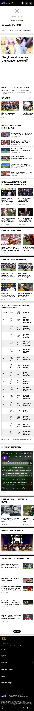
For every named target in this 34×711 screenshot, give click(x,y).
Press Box (4, 695)
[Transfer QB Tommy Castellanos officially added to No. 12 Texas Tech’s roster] (5, 158)
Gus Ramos (4, 524)
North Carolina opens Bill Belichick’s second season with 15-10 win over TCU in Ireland (10, 565)
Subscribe (5, 649)
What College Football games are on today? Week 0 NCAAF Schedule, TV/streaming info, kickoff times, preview (11, 588)
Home (3, 30)
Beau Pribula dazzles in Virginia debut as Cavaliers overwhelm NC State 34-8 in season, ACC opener (21, 173)
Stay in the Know (6, 643)
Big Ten (9, 30)
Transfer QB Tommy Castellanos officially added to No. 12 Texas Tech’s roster (21, 157)
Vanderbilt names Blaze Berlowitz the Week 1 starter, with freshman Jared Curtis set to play (10, 602)
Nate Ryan (20, 279)
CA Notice (16, 696)
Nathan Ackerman (22, 299)
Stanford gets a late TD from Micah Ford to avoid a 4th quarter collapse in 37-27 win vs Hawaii (21, 141)
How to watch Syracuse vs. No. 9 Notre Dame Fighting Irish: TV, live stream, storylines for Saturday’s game (25, 275)
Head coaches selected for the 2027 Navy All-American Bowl (10, 519)
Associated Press (15, 136)
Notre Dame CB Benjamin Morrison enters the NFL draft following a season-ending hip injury (8, 295)
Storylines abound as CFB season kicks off (14, 59)
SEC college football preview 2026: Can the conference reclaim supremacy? (24, 200)
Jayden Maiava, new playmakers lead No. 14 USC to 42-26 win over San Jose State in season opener (10, 248)
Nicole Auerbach (5, 204)
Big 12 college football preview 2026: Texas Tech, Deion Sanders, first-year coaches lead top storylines (25, 219)
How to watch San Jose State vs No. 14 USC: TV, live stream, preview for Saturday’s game (11, 616)
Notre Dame (18, 30)
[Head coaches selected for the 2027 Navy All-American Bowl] (11, 510)
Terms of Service (24, 696)
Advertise (3, 694)
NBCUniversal (10, 699)
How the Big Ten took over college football (10, 579)
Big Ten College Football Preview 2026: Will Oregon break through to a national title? (7, 200)
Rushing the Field (27, 30)
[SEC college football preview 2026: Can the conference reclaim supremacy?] (25, 192)
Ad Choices (9, 695)
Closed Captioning (15, 694)
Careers (8, 694)
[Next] (31, 98)
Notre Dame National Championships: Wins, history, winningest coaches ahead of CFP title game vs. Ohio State (25, 295)
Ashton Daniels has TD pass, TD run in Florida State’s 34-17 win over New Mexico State (21, 134)
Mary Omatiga (4, 592)
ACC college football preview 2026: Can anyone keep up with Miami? (8, 219)
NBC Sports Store (28, 694)
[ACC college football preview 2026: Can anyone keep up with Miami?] (8, 212)
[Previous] (29, 98)
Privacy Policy (16, 695)
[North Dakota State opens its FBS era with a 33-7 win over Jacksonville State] (5, 150)
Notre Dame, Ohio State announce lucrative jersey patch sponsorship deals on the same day (8, 275)
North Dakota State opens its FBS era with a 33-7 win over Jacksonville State (20, 149)
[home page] (7, 3)
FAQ (22, 694)
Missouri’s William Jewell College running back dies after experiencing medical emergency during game (21, 165)
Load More (17, 631)
